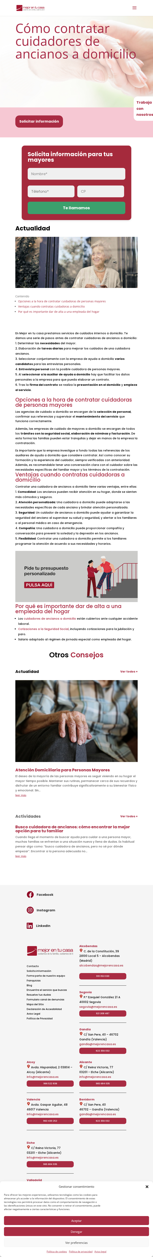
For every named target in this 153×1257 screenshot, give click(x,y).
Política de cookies (57, 1251)
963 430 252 (50, 1120)
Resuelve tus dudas (39, 994)
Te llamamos (76, 208)
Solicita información (39, 971)
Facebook (45, 894)
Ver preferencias (76, 1243)
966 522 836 (50, 1083)
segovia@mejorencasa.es (98, 1007)
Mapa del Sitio (35, 1004)
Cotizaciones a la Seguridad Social (43, 629)
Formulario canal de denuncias (45, 999)
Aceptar (76, 1221)
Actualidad (32, 228)
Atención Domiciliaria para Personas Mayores (62, 770)
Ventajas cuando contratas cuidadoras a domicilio (51, 306)
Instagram (46, 910)
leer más (20, 795)
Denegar (76, 1232)
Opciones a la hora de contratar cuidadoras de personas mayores (62, 301)
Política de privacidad (80, 1251)
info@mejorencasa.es (43, 1077)
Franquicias (34, 980)
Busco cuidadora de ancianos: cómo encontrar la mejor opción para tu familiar (72, 829)
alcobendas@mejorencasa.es (101, 965)
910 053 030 (102, 976)
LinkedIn (43, 926)
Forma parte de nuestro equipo (46, 975)
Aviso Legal (33, 1013)
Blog (29, 985)
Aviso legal (100, 1251)
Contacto (33, 966)
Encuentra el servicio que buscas (47, 990)
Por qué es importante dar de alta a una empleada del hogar (58, 312)
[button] (147, 1187)
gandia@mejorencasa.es (97, 1044)
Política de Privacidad (40, 1018)
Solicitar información (39, 121)
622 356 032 (103, 1050)
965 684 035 (103, 1083)
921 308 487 (102, 1013)
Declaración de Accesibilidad (44, 1009)
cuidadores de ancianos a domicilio (50, 619)
